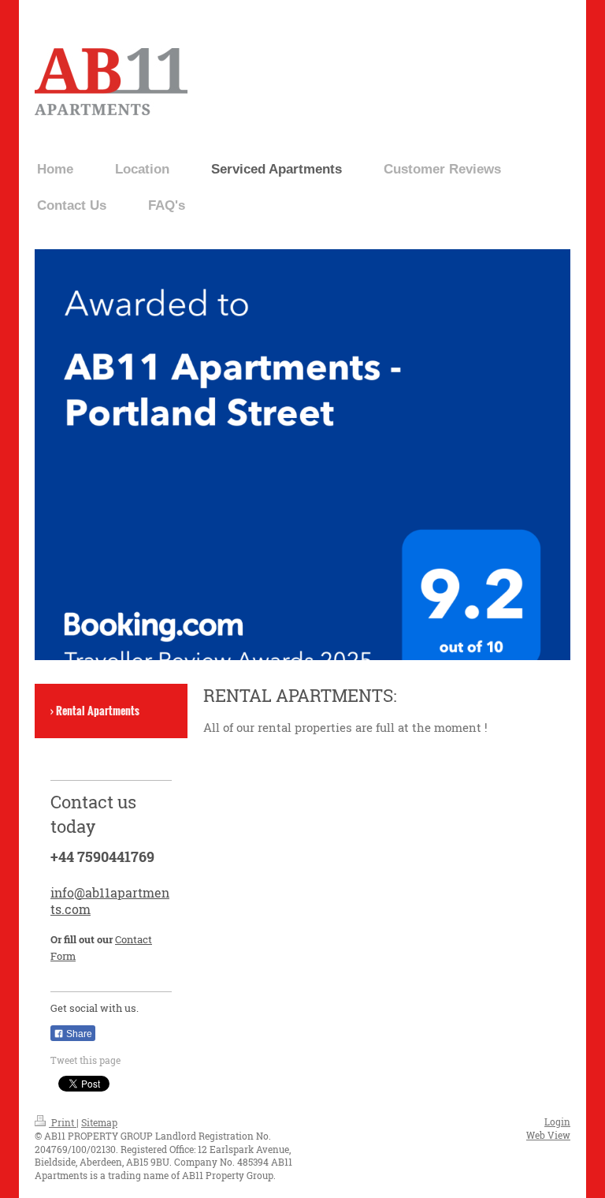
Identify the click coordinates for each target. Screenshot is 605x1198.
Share (78, 1033)
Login (557, 1121)
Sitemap (99, 1122)
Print (62, 1122)
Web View (548, 1135)
